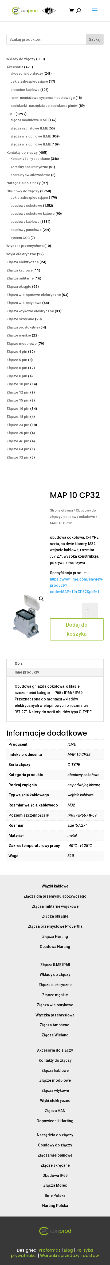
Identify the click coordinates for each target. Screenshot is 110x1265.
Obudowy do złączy (55, 1145)
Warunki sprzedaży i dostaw (69, 1255)
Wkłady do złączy (55, 974)
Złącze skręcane (55, 1165)
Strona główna (61, 510)
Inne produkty (27, 672)
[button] (41, 599)
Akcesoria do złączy (55, 1050)
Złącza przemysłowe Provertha (55, 926)
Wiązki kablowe (55, 886)
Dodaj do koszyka (77, 629)
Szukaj (95, 39)
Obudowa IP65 (55, 1175)
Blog (68, 1250)
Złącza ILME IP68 (55, 965)
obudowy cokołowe (79, 517)
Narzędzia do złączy (55, 1135)
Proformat (49, 1250)
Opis (19, 663)
